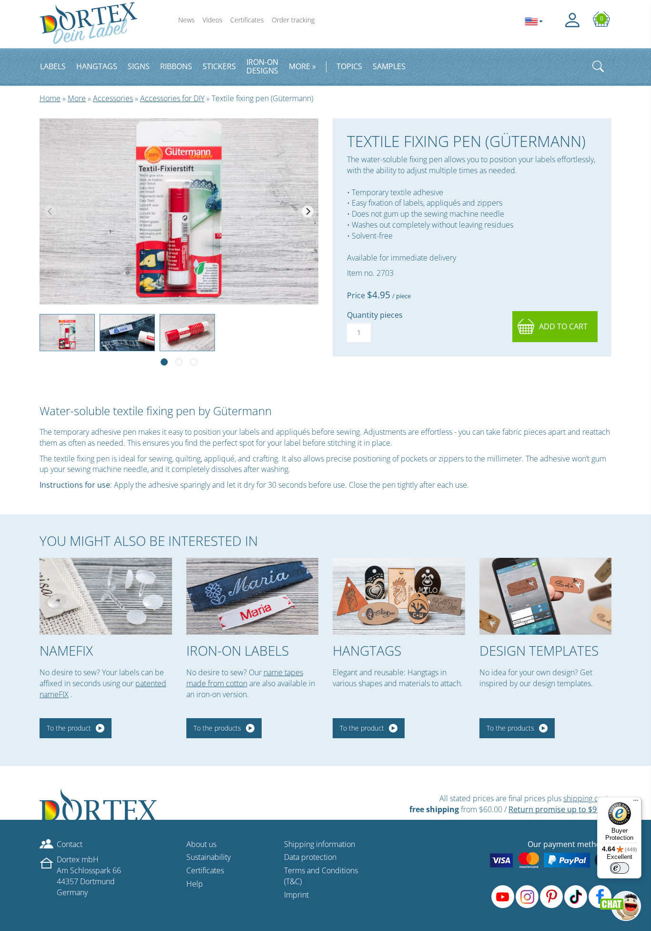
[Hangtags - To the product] (399, 596)
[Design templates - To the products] (545, 596)
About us (201, 844)
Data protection (310, 857)
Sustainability (208, 857)
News (186, 19)
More (77, 98)
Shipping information (319, 844)
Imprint (296, 894)
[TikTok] (575, 896)
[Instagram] (527, 896)
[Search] (598, 66)
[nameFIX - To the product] (106, 596)
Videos (213, 19)
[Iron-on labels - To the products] (252, 596)
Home (50, 98)
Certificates (247, 19)
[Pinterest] (551, 896)
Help (194, 884)
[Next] (308, 211)
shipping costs (587, 798)
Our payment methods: (569, 844)
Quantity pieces (375, 315)
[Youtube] (502, 896)
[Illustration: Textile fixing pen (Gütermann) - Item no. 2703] (179, 211)
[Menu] (635, 802)
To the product (69, 727)
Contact (69, 844)
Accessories (113, 98)
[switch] (619, 868)
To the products (217, 727)
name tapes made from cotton (244, 678)
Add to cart (563, 326)
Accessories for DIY (172, 98)
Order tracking (293, 19)
